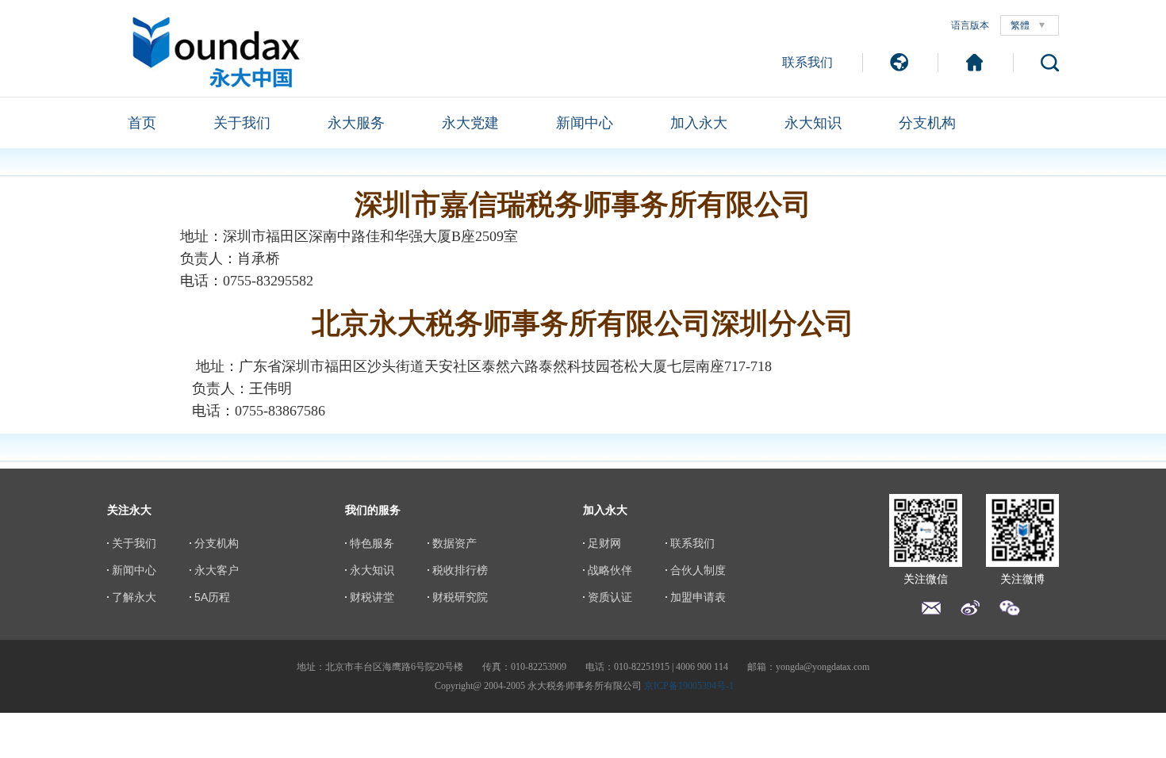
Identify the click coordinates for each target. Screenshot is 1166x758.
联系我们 (807, 62)
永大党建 (470, 123)
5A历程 (212, 597)
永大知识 (813, 123)
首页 (142, 123)
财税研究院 (460, 597)
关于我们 (241, 123)
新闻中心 (584, 123)
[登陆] (899, 62)
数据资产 (454, 543)
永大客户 (216, 570)
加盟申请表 (698, 597)
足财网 (604, 543)
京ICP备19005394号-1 (689, 685)
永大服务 (356, 123)
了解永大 (134, 597)
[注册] (974, 62)
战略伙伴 (610, 570)
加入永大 (698, 123)
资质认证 (610, 597)
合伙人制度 (698, 570)
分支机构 (927, 123)
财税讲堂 (372, 597)
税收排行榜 (460, 570)
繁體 (1020, 25)
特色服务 (372, 543)
